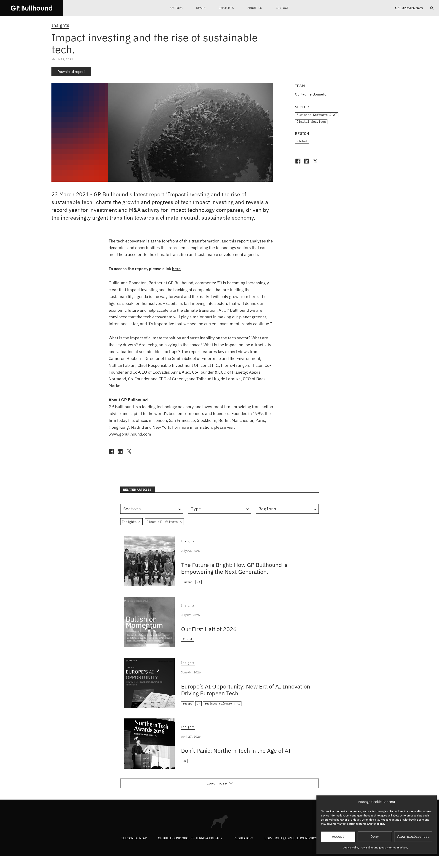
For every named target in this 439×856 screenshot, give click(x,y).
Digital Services (311, 122)
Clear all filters (162, 522)
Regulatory (243, 838)
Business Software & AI (317, 115)
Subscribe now (134, 838)
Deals (200, 8)
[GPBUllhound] (31, 8)
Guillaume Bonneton (312, 94)
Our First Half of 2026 (209, 629)
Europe (187, 582)
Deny (375, 836)
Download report (71, 71)
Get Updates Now (409, 8)
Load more (216, 783)
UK (198, 582)
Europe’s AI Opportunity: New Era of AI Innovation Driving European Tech (245, 690)
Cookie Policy (351, 847)
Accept (338, 836)
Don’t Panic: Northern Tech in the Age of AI (236, 750)
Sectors (176, 8)
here (176, 268)
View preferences (413, 836)
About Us (254, 8)
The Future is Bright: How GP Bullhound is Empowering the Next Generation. (234, 568)
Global (302, 141)
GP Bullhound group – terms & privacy (384, 847)
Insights (226, 8)
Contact (282, 8)
